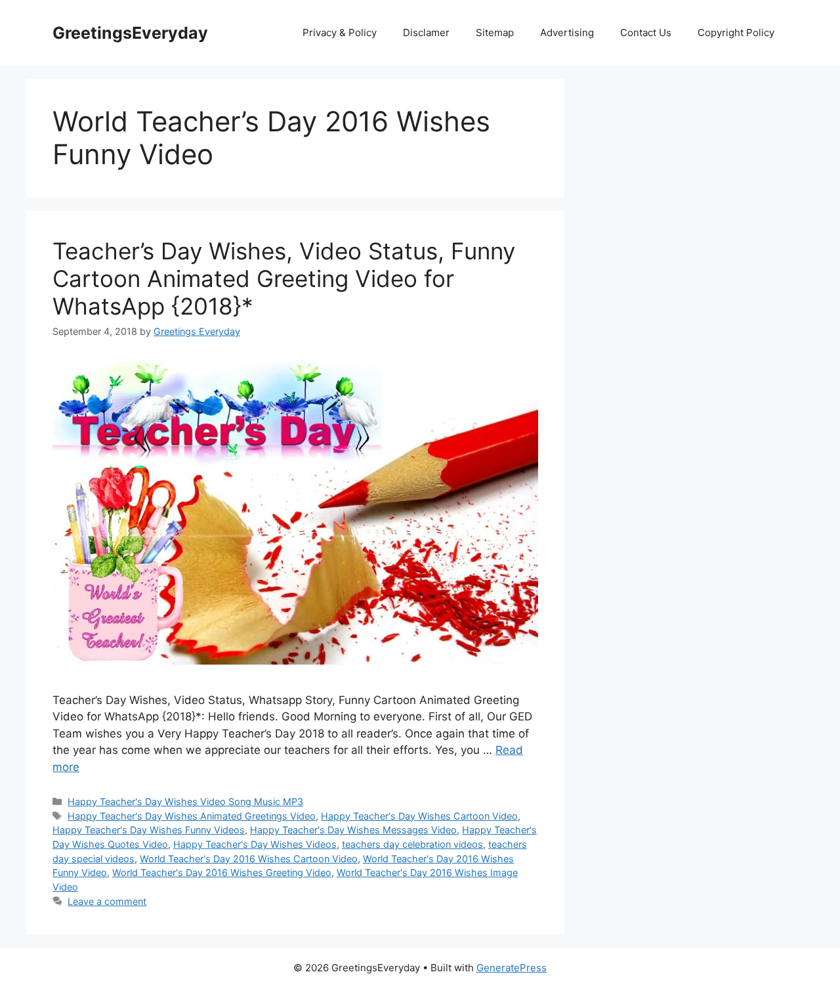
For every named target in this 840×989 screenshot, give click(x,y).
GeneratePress (511, 967)
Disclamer (426, 32)
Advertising (567, 32)
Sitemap (495, 32)
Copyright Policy (736, 32)
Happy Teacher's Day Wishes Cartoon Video (419, 816)
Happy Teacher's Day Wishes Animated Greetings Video (192, 816)
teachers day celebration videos (412, 844)
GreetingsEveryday (130, 33)
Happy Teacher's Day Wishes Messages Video (353, 829)
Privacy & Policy (340, 32)
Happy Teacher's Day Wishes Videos (255, 844)
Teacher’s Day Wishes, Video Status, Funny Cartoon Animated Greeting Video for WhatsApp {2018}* (283, 278)
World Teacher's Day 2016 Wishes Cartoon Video (249, 858)
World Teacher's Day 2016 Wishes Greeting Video (221, 872)
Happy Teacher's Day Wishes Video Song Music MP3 (185, 801)
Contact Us (645, 32)
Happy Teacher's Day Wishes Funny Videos (148, 829)
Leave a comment (107, 901)
